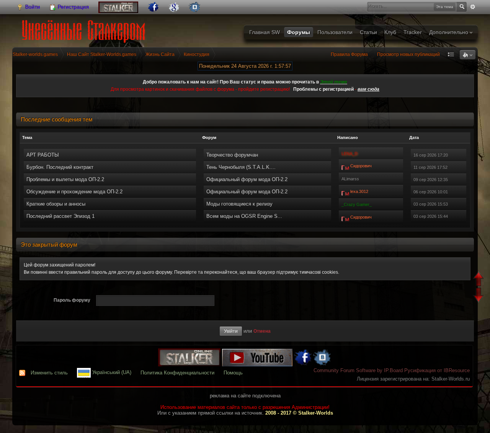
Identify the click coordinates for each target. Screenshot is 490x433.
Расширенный (473, 7)
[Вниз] (479, 296)
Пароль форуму (72, 300)
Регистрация (72, 7)
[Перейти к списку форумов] (85, 29)
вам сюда (368, 89)
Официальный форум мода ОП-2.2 (246, 179)
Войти (32, 7)
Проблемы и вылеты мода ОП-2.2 (65, 179)
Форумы (298, 32)
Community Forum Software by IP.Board (358, 370)
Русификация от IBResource (436, 370)
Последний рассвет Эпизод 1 (60, 216)
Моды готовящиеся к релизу (239, 204)
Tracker (412, 32)
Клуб (390, 32)
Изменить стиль (49, 373)
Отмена (262, 330)
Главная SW (264, 32)
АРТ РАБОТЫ (42, 155)
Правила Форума (349, 54)
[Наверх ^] (479, 279)
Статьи (368, 32)
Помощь (233, 373)
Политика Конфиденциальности (177, 373)
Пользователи (335, 32)
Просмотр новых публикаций (408, 54)
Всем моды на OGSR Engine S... (244, 216)
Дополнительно (449, 32)
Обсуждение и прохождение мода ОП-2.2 (74, 191)
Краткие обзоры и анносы (55, 204)
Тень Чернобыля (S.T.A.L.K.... (241, 167)
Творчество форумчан (232, 155)
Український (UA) (111, 373)
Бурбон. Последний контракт (59, 167)
